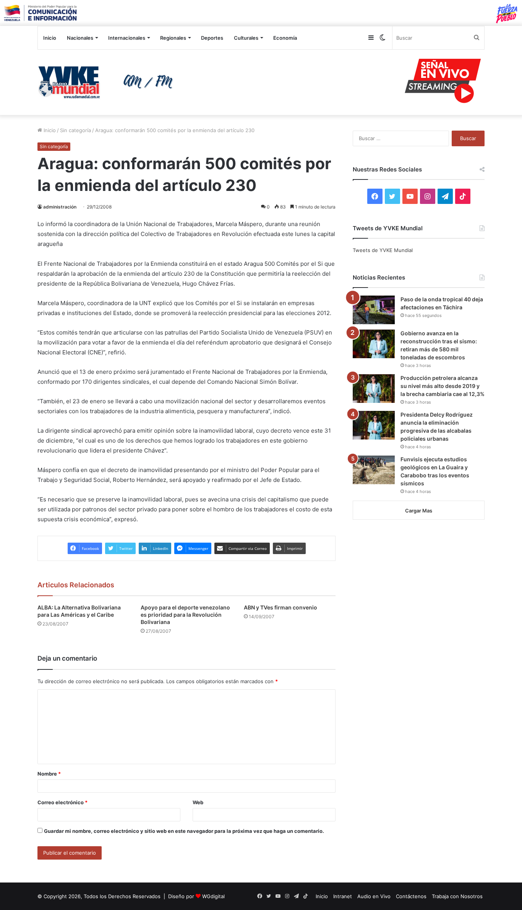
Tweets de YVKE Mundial (383, 250)
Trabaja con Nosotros (457, 896)
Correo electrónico (62, 802)
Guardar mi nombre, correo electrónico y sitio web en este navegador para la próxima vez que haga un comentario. (184, 831)
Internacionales (126, 38)
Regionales (173, 38)
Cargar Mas (418, 511)
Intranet (342, 896)
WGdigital (213, 896)
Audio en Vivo (374, 896)
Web (198, 802)
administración (59, 207)
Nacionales (80, 38)
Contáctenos (411, 896)
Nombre (49, 774)
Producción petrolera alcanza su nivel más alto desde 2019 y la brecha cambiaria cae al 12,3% (442, 386)
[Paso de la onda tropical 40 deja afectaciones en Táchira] (374, 310)
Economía (285, 38)
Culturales (246, 38)
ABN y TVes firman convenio (280, 607)
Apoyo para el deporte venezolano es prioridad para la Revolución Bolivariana (185, 614)
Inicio (49, 38)
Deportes (212, 38)
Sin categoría (75, 130)
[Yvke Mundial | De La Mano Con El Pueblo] (108, 82)
